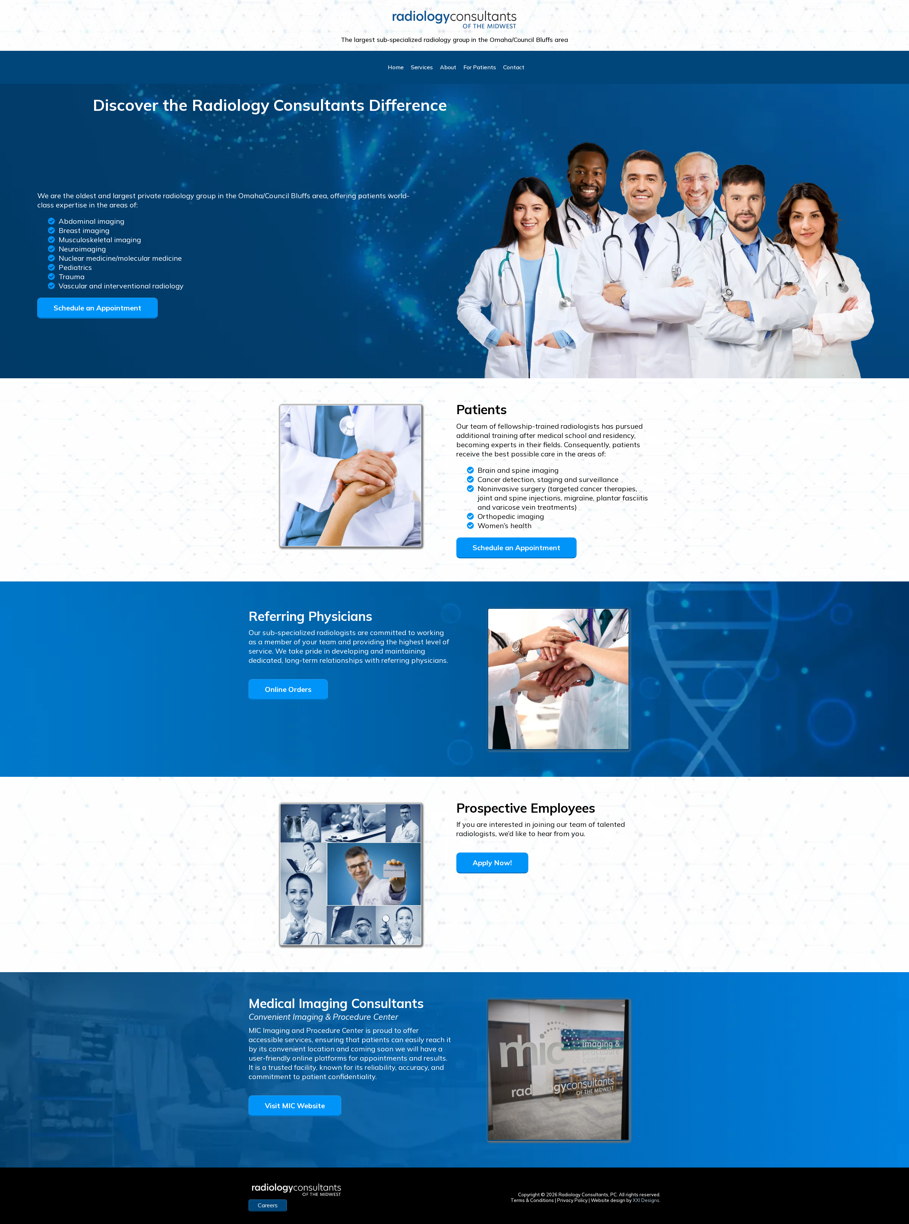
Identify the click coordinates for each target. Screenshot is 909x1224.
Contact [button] (513, 67)
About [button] (448, 67)
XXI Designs (646, 1200)
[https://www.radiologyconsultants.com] (454, 19)
